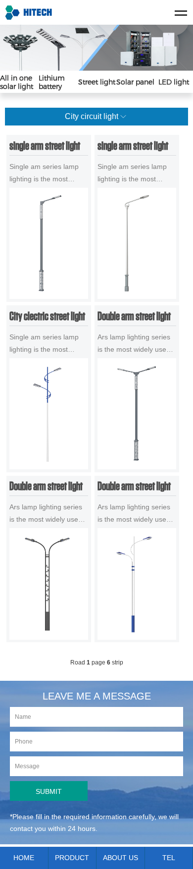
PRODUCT (72, 858)
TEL (168, 858)
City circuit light (91, 116)
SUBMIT (49, 791)
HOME (23, 858)
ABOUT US (120, 858)
